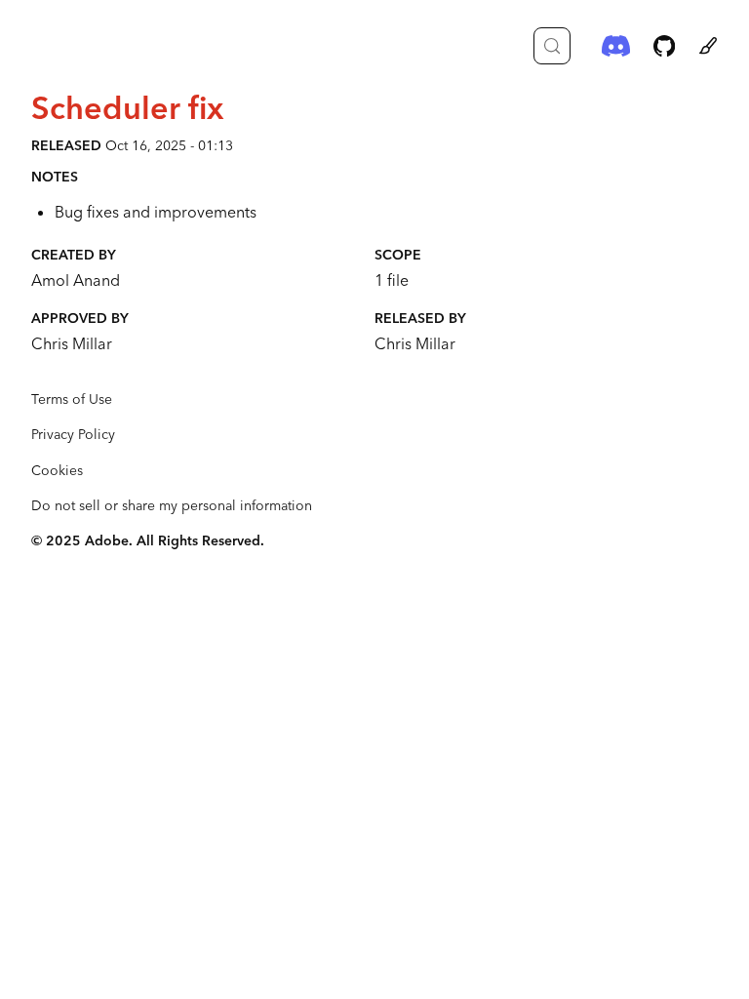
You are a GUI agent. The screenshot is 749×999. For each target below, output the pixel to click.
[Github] (664, 46)
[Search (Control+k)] (552, 45)
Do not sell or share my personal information (171, 505)
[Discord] (616, 46)
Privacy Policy (73, 434)
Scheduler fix (127, 107)
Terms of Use (71, 399)
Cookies (57, 470)
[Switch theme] (708, 46)
